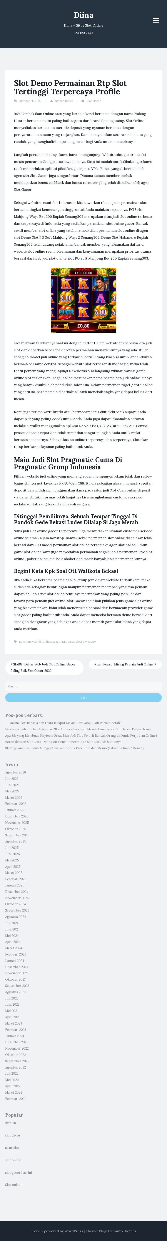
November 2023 (16, 973)
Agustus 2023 (15, 992)
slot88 (80, 641)
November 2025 (17, 823)
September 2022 (17, 1061)
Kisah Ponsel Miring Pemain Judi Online (124, 664)
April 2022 (12, 1086)
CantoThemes (124, 1231)
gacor (23, 641)
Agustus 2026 (15, 772)
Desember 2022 (16, 1042)
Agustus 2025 (15, 841)
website (90, 641)
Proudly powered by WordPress (56, 1231)
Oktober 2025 (15, 829)
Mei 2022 (12, 1080)
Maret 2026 (13, 798)
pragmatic (59, 641)
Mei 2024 (12, 936)
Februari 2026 (15, 804)
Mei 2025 (12, 860)
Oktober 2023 (15, 979)
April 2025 (13, 867)
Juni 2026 (12, 785)
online (47, 641)
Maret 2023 (13, 1023)
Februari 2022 (15, 1099)
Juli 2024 (11, 923)
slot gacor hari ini (18, 1173)
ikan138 (10, 1123)
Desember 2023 (16, 967)
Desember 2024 (16, 892)
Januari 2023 (14, 1036)
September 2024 (17, 910)
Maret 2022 (13, 1092)
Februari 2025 (16, 879)
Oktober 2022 (15, 1055)
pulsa (71, 641)
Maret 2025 (13, 873)
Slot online (13, 1185)
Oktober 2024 (15, 904)
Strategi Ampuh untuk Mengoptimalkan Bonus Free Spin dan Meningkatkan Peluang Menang (74, 748)
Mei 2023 (11, 1011)
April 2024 (12, 942)
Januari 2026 (14, 810)
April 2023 (12, 1017)
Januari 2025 (14, 885)
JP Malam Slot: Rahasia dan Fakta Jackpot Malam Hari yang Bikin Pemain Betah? (63, 723)
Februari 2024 (15, 954)
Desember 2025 (16, 816)
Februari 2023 (15, 1030)
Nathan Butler (64, 101)
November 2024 (17, 898)
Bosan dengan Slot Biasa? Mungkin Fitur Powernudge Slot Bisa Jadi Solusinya (63, 742)
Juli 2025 (12, 848)
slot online (13, 1160)
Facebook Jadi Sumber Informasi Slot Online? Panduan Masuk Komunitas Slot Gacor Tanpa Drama (78, 729)
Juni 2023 (12, 1004)
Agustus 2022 (15, 1067)
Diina (84, 15)
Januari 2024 (14, 961)
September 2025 (17, 835)
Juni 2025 (12, 854)
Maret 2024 (13, 948)
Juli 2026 (11, 779)
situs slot (12, 1148)
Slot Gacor (94, 101)
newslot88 (35, 641)
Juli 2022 (11, 1074)
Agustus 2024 (15, 917)
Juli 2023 (11, 998)
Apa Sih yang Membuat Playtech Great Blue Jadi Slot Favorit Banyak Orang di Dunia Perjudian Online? (81, 736)
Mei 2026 (12, 791)
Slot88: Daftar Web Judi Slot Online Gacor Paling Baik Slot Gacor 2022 (43, 667)
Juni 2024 (12, 929)
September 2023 (17, 986)
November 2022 (17, 1048)
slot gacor (12, 1135)
